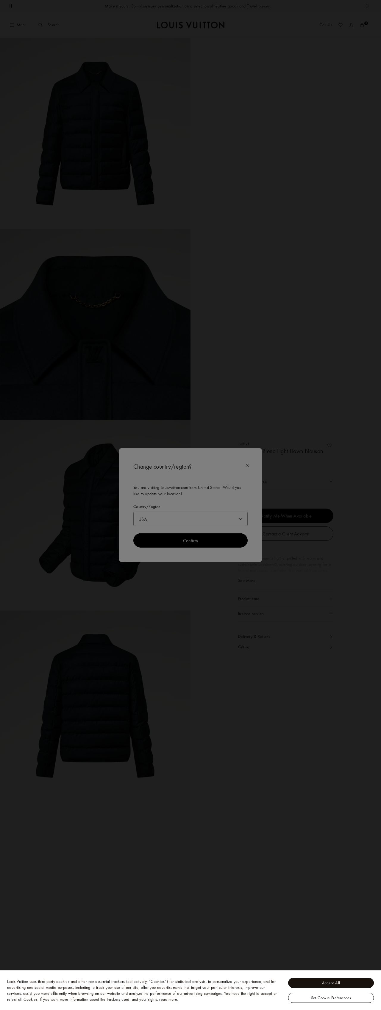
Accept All (331, 983)
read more (168, 999)
